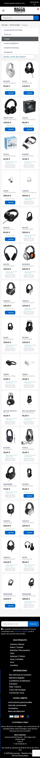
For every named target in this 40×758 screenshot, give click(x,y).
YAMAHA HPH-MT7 (9, 302)
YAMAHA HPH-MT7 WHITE (28, 523)
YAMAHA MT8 (7, 523)
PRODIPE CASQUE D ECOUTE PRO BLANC (9, 83)
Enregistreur (8, 52)
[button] (37, 10)
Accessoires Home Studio (13, 30)
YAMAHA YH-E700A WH (29, 192)
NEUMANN (26, 264)
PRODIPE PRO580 (27, 486)
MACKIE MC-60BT (27, 229)
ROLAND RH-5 (7, 449)
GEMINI (6, 374)
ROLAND (6, 448)
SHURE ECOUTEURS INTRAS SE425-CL (9, 193)
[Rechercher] (36, 18)
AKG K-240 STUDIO (28, 412)
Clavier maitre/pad (11, 43)
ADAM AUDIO (8, 118)
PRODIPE (6, 81)
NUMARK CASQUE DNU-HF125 (27, 156)
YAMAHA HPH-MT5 (9, 559)
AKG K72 (6, 412)
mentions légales (21, 631)
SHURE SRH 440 (27, 83)
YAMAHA (25, 191)
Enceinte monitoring (11, 48)
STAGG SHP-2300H (28, 449)
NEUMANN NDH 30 (28, 266)
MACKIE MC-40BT (8, 266)
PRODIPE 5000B (27, 339)
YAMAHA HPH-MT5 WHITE (28, 303)
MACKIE (6, 227)
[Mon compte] (32, 10)
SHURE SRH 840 (8, 339)
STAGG (25, 118)
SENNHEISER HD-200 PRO (9, 486)
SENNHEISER (7, 484)
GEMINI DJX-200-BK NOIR (9, 376)
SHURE (24, 81)
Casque (7, 39)
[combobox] (15, 18)
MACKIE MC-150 (8, 229)
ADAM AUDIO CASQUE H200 (10, 120)
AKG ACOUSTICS (9, 411)
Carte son (7, 34)
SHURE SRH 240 (27, 559)
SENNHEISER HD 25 (9, 596)
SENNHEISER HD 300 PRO (28, 596)
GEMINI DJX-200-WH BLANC (28, 376)
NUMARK (25, 154)
